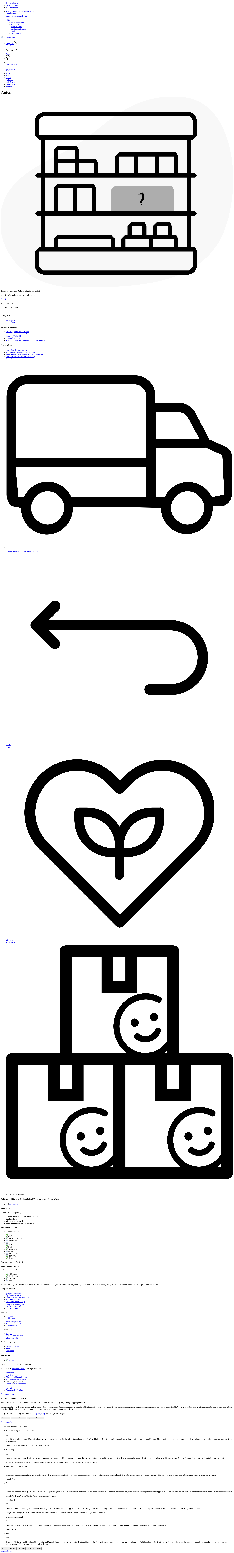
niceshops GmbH (18, 1369)
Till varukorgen (12, 7)
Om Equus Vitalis (13, 1346)
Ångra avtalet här (7, 1394)
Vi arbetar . (16, 16)
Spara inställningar (8, 1548)
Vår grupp (10, 1351)
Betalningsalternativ (18, 29)
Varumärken (10, 320)
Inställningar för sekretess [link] (15, 1382)
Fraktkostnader (16, 27)
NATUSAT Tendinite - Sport (17, 359)
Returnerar (15, 24)
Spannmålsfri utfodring (15, 338)
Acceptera (5, 1418)
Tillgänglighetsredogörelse (16, 1379)
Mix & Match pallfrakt (14, 1336)
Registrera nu (11, 46)
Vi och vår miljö (12, 1338)
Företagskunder (12, 1308)
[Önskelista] (8, 58)
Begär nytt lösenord (13, 1321)
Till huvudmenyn (12, 3)
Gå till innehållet (12, 5)
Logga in (9, 1316)
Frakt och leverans (13, 1299)
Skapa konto (10, 54)
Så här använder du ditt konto (17, 1297)
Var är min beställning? (19, 22)
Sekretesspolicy (12, 1375)
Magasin (9, 1334)
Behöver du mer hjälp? (14, 1306)
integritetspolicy (39, 1413)
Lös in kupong (11, 1325)
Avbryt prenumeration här (16, 1384)
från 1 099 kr (22, 11)
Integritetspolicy (7, 1422)
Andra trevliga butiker (14, 1390)
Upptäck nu (5, 299)
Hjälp (8, 20)
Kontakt (14, 31)
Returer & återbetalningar (15, 1302)
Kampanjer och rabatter (15, 1304)
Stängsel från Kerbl (13, 336)
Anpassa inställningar (35, 1418)
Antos (13, 322)
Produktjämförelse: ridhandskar (18, 334)
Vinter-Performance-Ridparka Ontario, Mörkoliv (24, 354)
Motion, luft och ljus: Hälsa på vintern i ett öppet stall (26, 340)
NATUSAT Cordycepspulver (17, 350)
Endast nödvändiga (18, 1418)
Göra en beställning (13, 1293)
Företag (9, 1388)
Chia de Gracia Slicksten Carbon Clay (20, 357)
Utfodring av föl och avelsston (17, 332)
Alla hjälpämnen (17, 33)
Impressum (10, 1373)
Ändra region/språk (27, 1364)
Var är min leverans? (14, 1323)
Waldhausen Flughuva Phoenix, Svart (20, 352)
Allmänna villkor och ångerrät (17, 1377)
